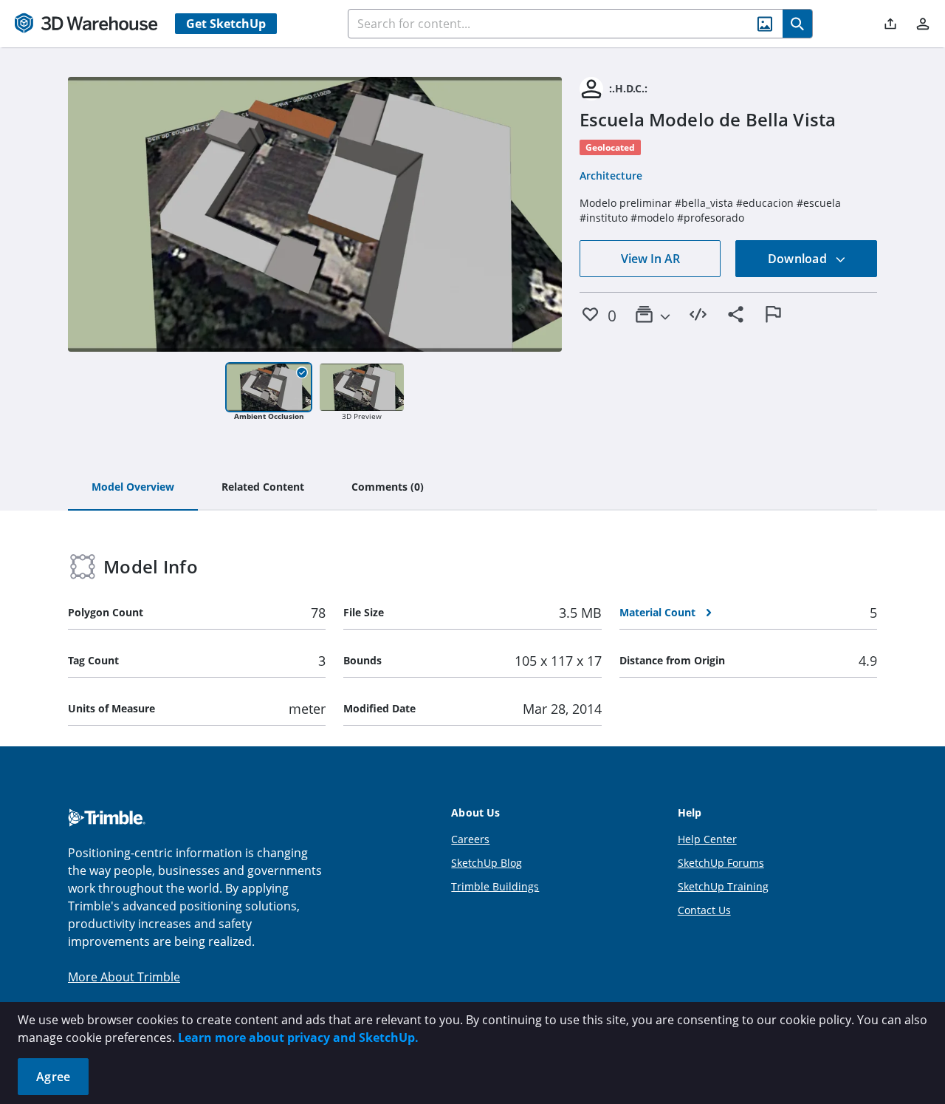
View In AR (650, 259)
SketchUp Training (723, 886)
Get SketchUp (226, 24)
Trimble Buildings (495, 886)
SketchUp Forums (721, 863)
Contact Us (704, 910)
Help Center (707, 839)
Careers (470, 839)
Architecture (611, 175)
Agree (53, 1077)
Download (799, 259)
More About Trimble (124, 977)
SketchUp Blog (486, 863)
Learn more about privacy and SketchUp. (298, 1037)
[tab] (133, 488)
